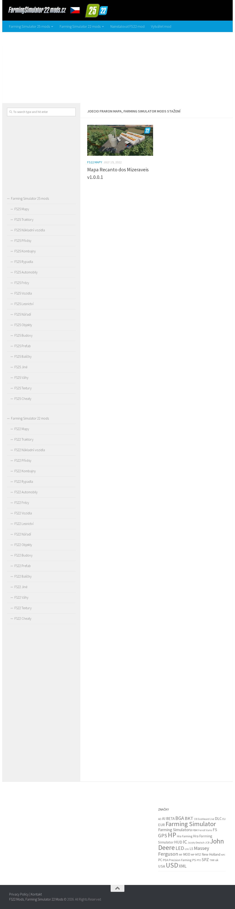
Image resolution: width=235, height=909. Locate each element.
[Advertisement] (117, 66)
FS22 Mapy (94, 162)
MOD (186, 854)
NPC (223, 854)
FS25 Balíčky (23, 356)
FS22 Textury (23, 608)
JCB (207, 842)
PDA (165, 860)
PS (194, 860)
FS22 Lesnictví (24, 523)
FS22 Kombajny (25, 471)
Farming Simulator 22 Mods (44, 899)
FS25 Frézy (21, 283)
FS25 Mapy (21, 209)
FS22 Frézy (21, 502)
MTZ (198, 854)
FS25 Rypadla (23, 261)
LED (180, 848)
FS (215, 829)
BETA (170, 818)
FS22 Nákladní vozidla (29, 450)
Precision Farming (180, 860)
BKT (189, 818)
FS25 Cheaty (22, 398)
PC (160, 860)
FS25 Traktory (24, 219)
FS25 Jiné (20, 367)
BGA (179, 818)
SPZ (205, 859)
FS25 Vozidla (23, 293)
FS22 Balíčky (23, 576)
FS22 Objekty (23, 545)
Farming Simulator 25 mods (29, 26)
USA (161, 866)
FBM (195, 830)
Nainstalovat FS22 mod (127, 26)
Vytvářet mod (161, 26)
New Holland (211, 854)
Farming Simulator (190, 824)
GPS (162, 835)
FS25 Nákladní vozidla (29, 230)
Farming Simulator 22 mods (80, 26)
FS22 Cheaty (22, 618)
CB (195, 819)
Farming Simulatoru (175, 829)
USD (172, 865)
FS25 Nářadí (22, 314)
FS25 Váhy (21, 377)
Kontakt (36, 894)
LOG (187, 849)
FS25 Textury (23, 388)
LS (191, 848)
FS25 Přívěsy (22, 240)
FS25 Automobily (26, 272)
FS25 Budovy (23, 335)
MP (192, 854)
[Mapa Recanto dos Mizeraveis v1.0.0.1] (120, 140)
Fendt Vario (205, 830)
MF (180, 854)
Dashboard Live (206, 819)
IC (185, 842)
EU (224, 819)
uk (216, 860)
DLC (218, 818)
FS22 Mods (16, 899)
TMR (212, 860)
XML (183, 866)
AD (159, 819)
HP (172, 835)
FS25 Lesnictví (24, 304)
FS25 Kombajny (25, 251)
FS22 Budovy (23, 555)
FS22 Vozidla (23, 513)
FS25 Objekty (23, 325)
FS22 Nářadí (22, 534)
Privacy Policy (19, 894)
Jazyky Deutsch (196, 842)
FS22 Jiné (20, 587)
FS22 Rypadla (23, 481)
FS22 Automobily (26, 492)
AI (163, 818)
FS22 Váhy (21, 597)
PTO (199, 860)
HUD (178, 842)
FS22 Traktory (24, 439)
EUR (161, 824)
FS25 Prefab (22, 346)
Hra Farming (184, 836)
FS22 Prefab (22, 566)
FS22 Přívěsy (22, 460)
